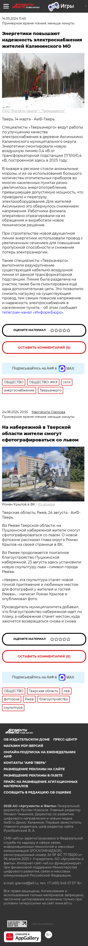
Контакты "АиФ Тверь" (25, 763)
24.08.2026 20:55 (15, 412)
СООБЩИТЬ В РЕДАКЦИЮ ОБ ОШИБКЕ (37, 792)
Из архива (46, 504)
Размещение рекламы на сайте (34, 769)
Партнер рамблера (42, 923)
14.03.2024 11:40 (14, 19)
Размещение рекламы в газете (33, 775)
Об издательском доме (27, 739)
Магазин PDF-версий (23, 746)
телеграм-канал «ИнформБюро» (32, 312)
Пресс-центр (65, 739)
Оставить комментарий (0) (44, 348)
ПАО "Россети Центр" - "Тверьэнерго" (33, 111)
